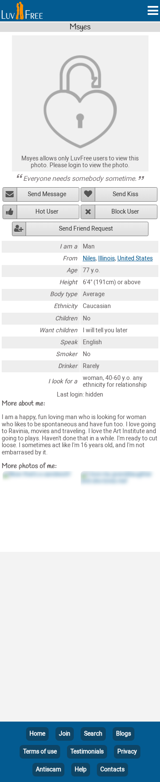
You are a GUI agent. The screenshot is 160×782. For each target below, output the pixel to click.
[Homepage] (22, 10)
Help (81, 769)
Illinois (106, 258)
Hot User (46, 211)
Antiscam (48, 769)
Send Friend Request (86, 228)
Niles (89, 258)
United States (135, 258)
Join (64, 733)
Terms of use (40, 751)
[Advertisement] (80, 638)
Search (93, 733)
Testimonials (87, 751)
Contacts (112, 769)
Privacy (127, 751)
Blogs (123, 733)
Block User (125, 211)
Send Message (47, 194)
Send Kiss (125, 194)
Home (37, 733)
